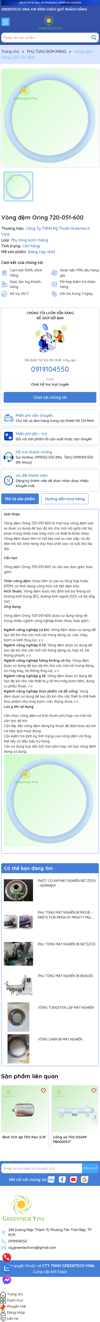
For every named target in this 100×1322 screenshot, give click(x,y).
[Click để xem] (50, 118)
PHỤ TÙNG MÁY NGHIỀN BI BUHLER (65, 976)
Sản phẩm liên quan (29, 1076)
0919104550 (50, 369)
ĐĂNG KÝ (90, 1168)
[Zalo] (51, 1179)
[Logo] (50, 21)
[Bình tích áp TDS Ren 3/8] (24, 1108)
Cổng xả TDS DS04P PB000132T (70, 1139)
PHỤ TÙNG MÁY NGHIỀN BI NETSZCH (66, 944)
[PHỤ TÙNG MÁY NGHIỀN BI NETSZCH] (18, 953)
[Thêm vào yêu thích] (43, 1090)
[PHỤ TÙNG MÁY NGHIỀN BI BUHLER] (18, 985)
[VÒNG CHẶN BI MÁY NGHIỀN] (18, 1048)
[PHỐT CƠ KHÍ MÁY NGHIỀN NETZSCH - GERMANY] (18, 890)
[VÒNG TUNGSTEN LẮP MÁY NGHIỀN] (18, 1017)
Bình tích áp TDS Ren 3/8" (24, 1137)
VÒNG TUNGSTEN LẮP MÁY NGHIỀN (66, 1007)
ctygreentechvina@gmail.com (32, 1247)
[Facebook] (62, 1179)
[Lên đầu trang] (89, 1251)
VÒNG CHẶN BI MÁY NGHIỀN (60, 1039)
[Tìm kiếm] (94, 37)
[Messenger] (6, 1279)
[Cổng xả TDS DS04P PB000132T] (75, 1108)
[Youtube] (73, 1179)
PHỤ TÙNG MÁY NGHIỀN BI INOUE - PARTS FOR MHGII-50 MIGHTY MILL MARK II (65, 915)
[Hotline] (6, 1257)
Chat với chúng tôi (50, 397)
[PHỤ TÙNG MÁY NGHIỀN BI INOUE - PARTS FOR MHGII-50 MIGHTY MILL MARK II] (18, 922)
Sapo (62, 1271)
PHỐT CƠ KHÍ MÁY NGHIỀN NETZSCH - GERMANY (67, 883)
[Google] (85, 1179)
